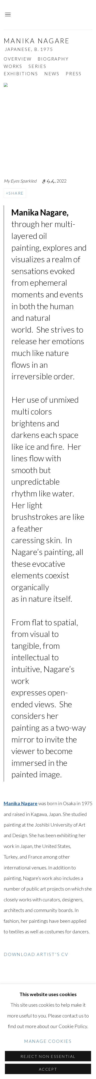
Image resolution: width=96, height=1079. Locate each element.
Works (13, 66)
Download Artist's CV (41, 956)
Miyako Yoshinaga (56, 15)
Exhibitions (21, 73)
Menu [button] (7, 14)
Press (74, 73)
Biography (53, 59)
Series (38, 66)
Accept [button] (48, 1069)
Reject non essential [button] (47, 1056)
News (52, 73)
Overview (18, 59)
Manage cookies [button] (48, 1041)
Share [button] (16, 193)
